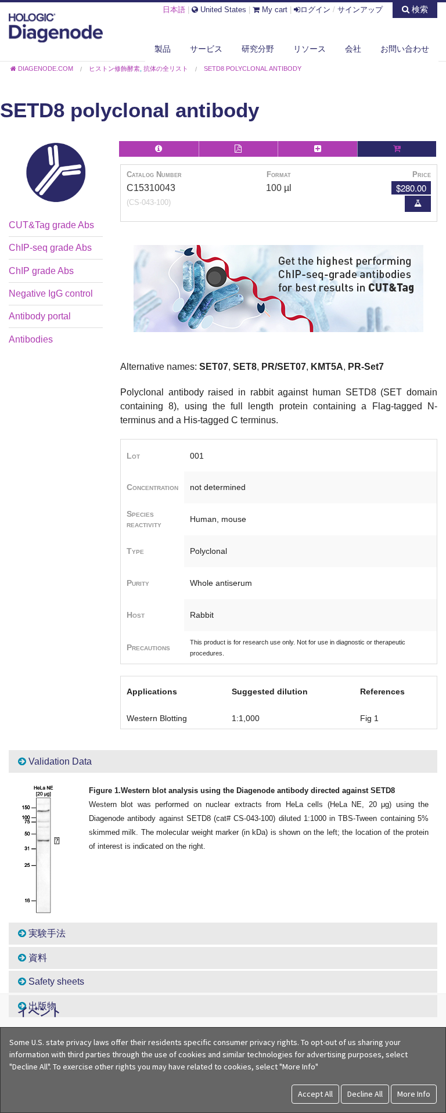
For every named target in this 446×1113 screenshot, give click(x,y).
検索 (418, 9)
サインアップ (360, 9)
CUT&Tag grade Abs (51, 225)
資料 (36, 958)
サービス (206, 48)
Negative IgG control (51, 293)
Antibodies (31, 339)
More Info (413, 1094)
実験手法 (46, 933)
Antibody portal (40, 316)
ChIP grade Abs (41, 271)
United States (222, 9)
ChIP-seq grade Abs (50, 248)
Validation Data (59, 761)
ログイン (315, 9)
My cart (273, 9)
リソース (309, 48)
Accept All (315, 1094)
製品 (162, 48)
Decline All (365, 1094)
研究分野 (258, 48)
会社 (353, 48)
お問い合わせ (404, 48)
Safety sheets (55, 981)
